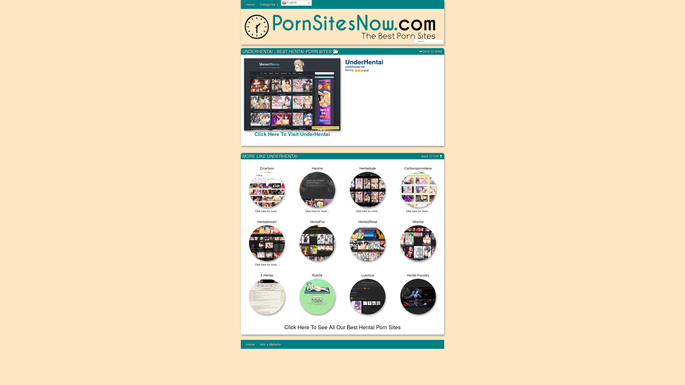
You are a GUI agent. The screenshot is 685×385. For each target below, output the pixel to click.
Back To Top (430, 156)
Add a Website (270, 344)
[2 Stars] (359, 70)
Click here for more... (267, 211)
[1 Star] (356, 70)
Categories (268, 4)
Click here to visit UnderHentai (292, 134)
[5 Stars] (367, 70)
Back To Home (432, 51)
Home (250, 4)
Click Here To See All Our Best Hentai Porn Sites (342, 327)
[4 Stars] (364, 70)
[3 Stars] (362, 70)
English (291, 2)
